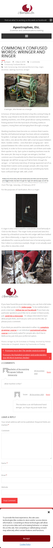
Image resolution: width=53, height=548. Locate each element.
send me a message (14, 316)
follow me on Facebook (25, 310)
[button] (48, 512)
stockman (5, 70)
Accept (26, 538)
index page (26, 307)
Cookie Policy (25, 544)
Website (4, 487)
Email (4, 475)
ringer (41, 67)
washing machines (16, 70)
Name (4, 463)
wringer (27, 70)
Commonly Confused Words (15, 64)
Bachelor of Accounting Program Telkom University (18, 372)
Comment (5, 430)
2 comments (35, 62)
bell (6, 67)
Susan (8, 62)
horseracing (12, 67)
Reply (49, 372)
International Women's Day (28, 67)
